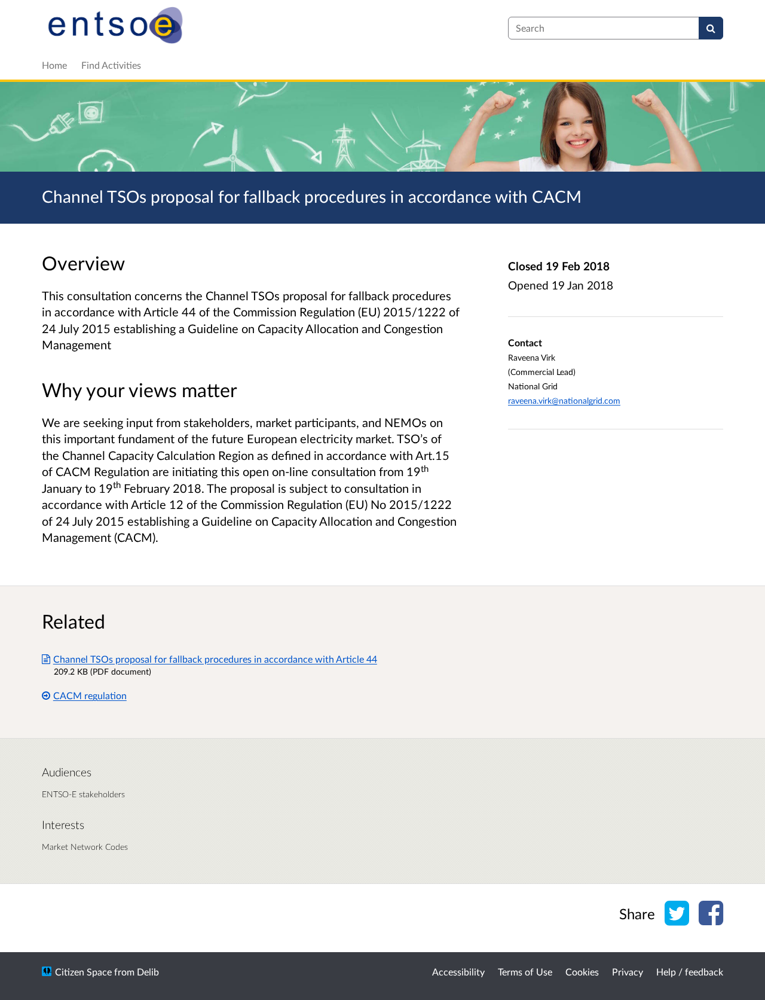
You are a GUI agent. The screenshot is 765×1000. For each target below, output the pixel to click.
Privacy (627, 971)
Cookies (582, 971)
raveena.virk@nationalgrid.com (564, 400)
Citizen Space (83, 971)
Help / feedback (689, 971)
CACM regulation (90, 695)
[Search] (711, 28)
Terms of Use (525, 971)
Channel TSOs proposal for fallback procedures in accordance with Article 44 (215, 658)
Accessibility (458, 971)
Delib (148, 971)
